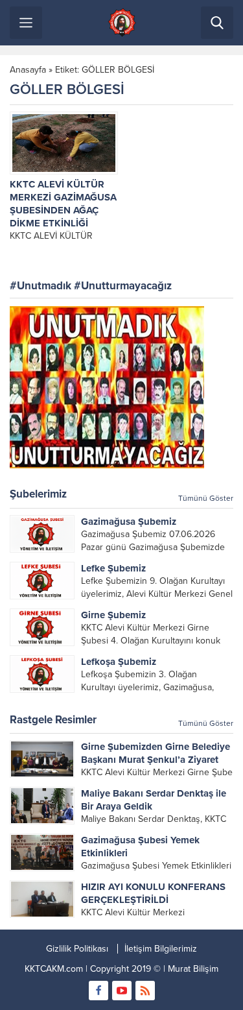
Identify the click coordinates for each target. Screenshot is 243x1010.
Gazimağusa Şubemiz (128, 521)
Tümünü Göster (205, 498)
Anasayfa (28, 69)
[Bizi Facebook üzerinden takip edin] (98, 990)
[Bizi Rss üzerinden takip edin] (145, 990)
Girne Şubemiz (113, 615)
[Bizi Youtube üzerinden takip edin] (122, 990)
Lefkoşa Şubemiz (118, 661)
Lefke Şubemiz (113, 568)
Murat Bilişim (193, 968)
